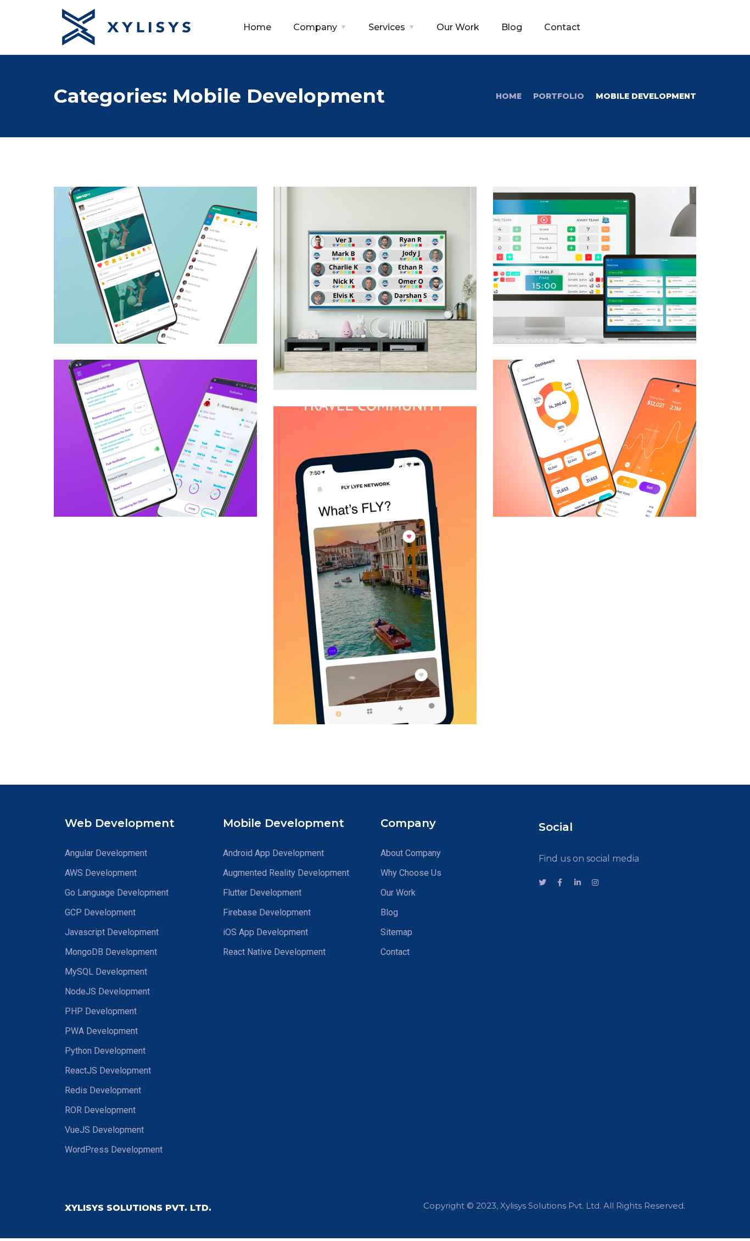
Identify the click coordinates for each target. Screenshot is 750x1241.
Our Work (457, 27)
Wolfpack (549, 459)
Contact (562, 27)
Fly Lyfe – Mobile (353, 667)
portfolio (558, 96)
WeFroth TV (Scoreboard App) (357, 339)
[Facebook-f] (560, 882)
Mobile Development (127, 305)
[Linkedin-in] (577, 882)
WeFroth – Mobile (138, 286)
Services (386, 27)
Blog (511, 27)
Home (257, 27)
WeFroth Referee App (592, 301)
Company (315, 27)
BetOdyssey (117, 459)
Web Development (601, 492)
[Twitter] (542, 882)
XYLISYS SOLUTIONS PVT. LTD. (138, 1208)
